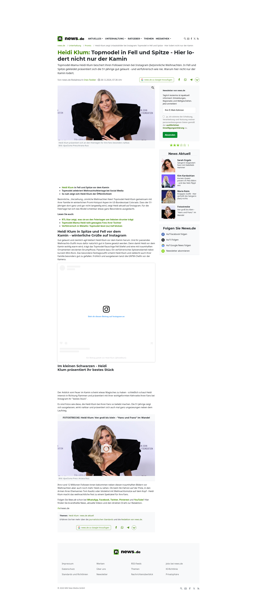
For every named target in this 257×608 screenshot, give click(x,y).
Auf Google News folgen (178, 245)
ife (59, 508)
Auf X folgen (172, 239)
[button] (156, 79)
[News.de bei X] (194, 38)
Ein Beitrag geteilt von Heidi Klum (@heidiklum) (106, 358)
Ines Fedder (90, 79)
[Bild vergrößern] (153, 88)
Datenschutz (68, 568)
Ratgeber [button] (134, 38)
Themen (149, 38)
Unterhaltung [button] (115, 38)
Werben (101, 563)
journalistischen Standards (101, 519)
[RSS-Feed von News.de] (197, 38)
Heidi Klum (74, 515)
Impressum (67, 563)
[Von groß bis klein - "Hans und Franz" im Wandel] (106, 448)
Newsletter (102, 574)
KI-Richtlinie (172, 568)
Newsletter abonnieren (178, 250)
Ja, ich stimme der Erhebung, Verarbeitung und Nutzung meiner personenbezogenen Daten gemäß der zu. (179, 122)
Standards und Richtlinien (75, 574)
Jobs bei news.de (174, 563)
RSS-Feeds (136, 563)
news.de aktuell (87, 515)
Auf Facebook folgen (176, 234)
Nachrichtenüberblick (142, 574)
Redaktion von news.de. (132, 519)
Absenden (170, 134)
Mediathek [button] (163, 38)
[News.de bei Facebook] (191, 38)
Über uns (101, 568)
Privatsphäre (172, 574)
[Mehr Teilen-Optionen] (197, 80)
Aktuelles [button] (95, 38)
